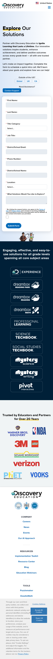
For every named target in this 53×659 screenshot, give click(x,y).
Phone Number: (13, 159)
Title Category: (13, 124)
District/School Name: (16, 171)
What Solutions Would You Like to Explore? (25, 194)
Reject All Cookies (39, 619)
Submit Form (13, 226)
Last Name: (11, 112)
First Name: (12, 100)
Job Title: (10, 135)
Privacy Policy (16, 211)
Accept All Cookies (39, 611)
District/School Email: (16, 147)
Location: (10, 182)
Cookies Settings (38, 604)
